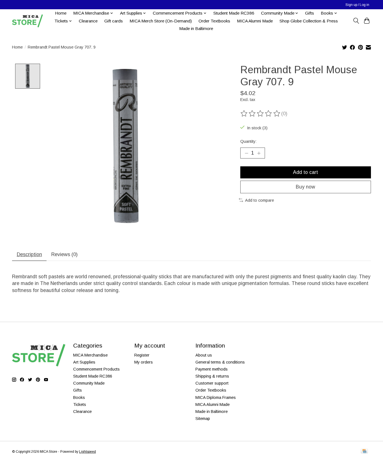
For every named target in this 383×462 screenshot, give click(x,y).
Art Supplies (84, 362)
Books (79, 397)
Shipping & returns (212, 376)
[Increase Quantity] (259, 153)
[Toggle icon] (356, 21)
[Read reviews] (260, 113)
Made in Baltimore (196, 28)
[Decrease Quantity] (246, 153)
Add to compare (259, 200)
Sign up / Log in (357, 5)
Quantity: (248, 141)
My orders (143, 362)
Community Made (89, 383)
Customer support (212, 383)
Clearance (88, 21)
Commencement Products (96, 369)
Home (60, 13)
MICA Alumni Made (255, 21)
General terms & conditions (220, 362)
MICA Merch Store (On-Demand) (161, 21)
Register (141, 355)
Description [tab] (29, 254)
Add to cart (305, 172)
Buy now (305, 187)
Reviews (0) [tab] (64, 254)
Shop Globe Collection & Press (309, 21)
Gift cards (113, 21)
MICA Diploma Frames (215, 397)
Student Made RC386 (233, 13)
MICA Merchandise (90, 355)
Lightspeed (87, 452)
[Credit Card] (364, 451)
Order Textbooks (214, 21)
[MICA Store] (27, 21)
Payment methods (211, 369)
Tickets (79, 404)
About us (203, 355)
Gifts (309, 13)
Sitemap (202, 418)
